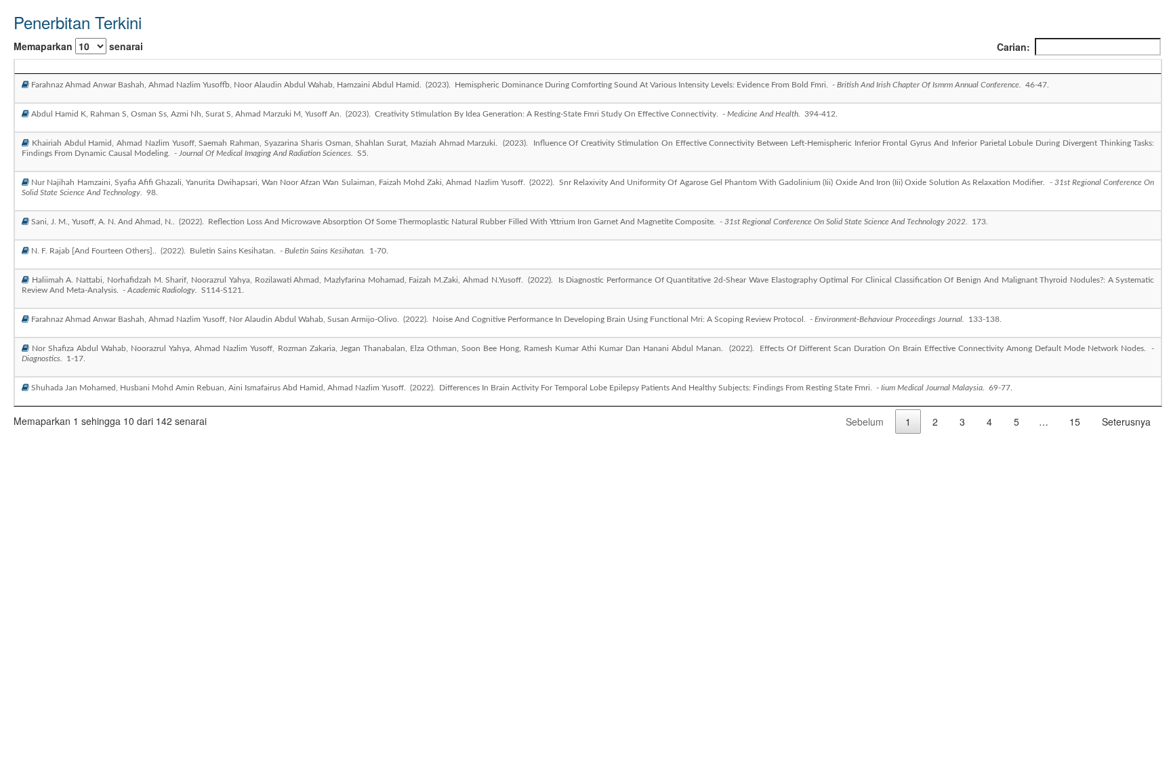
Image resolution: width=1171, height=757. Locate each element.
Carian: (1013, 47)
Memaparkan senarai (78, 46)
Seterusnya (1126, 421)
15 (1074, 421)
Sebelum (865, 421)
